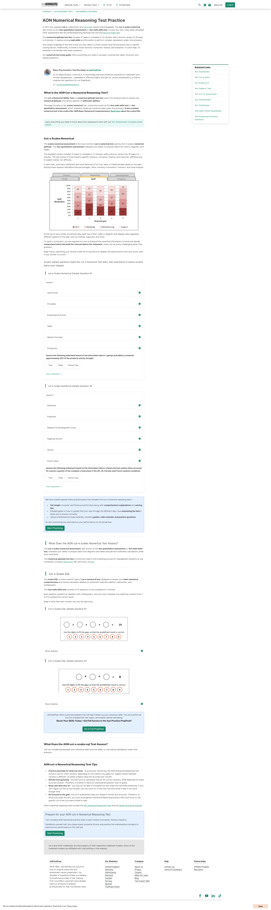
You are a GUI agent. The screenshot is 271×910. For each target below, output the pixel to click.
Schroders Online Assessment (208, 111)
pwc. (93, 562)
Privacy (138, 869)
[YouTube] (206, 895)
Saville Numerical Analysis (130, 805)
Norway (108, 881)
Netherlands (110, 872)
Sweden (108, 878)
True (50, 365)
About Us (139, 867)
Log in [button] (230, 4)
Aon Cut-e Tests (202, 77)
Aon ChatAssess (202, 105)
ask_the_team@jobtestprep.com (68, 85)
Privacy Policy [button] (72, 906)
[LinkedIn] (213, 895)
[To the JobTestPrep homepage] (50, 4)
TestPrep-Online (112, 887)
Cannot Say (73, 365)
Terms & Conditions (173, 869)
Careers (138, 872)
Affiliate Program (201, 867)
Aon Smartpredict (203, 100)
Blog (137, 878)
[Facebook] (200, 895)
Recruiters (198, 869)
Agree (260, 906)
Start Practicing (55, 528)
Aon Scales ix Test (203, 88)
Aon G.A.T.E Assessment (206, 94)
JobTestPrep (95, 70)
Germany (109, 869)
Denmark (109, 875)
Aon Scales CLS (202, 83)
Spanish (108, 884)
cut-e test (88, 27)
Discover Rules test (111, 33)
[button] (72, 5)
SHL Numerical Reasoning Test (97, 805)
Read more (116, 111)
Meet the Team (141, 875)
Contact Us (169, 867)
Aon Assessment (202, 72)
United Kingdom (112, 867)
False (60, 365)
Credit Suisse (67, 562)
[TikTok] (219, 895)
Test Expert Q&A (142, 881)
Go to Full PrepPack (94, 729)
